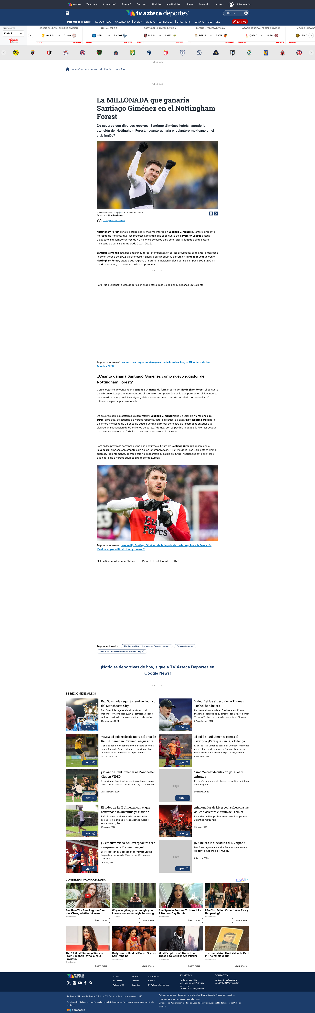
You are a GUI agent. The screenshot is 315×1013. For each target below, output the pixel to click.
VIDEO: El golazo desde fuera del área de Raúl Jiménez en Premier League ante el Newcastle (128, 739)
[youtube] (80, 983)
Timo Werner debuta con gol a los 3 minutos (218, 774)
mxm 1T (191, 43)
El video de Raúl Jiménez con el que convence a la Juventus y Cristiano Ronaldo (125, 809)
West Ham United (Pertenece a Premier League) (122, 651)
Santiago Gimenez (185, 646)
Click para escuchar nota (114, 220)
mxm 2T (90, 43)
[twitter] (69, 983)
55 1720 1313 (220, 983)
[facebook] (85, 983)
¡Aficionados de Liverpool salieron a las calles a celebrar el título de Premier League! (221, 809)
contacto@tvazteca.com (226, 980)
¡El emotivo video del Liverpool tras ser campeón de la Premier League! (128, 845)
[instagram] (74, 983)
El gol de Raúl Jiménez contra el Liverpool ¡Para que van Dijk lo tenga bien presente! (219, 739)
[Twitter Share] (216, 213)
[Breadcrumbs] (69, 69)
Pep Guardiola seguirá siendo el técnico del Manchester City (128, 703)
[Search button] (246, 13)
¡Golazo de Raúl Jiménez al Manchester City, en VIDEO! (128, 774)
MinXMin (77, 43)
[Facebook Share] (211, 213)
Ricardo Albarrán (115, 215)
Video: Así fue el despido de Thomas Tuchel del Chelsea (219, 703)
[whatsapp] (90, 983)
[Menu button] (79, 13)
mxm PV (39, 43)
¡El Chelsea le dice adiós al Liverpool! (219, 843)
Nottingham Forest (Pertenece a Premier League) (146, 646)
